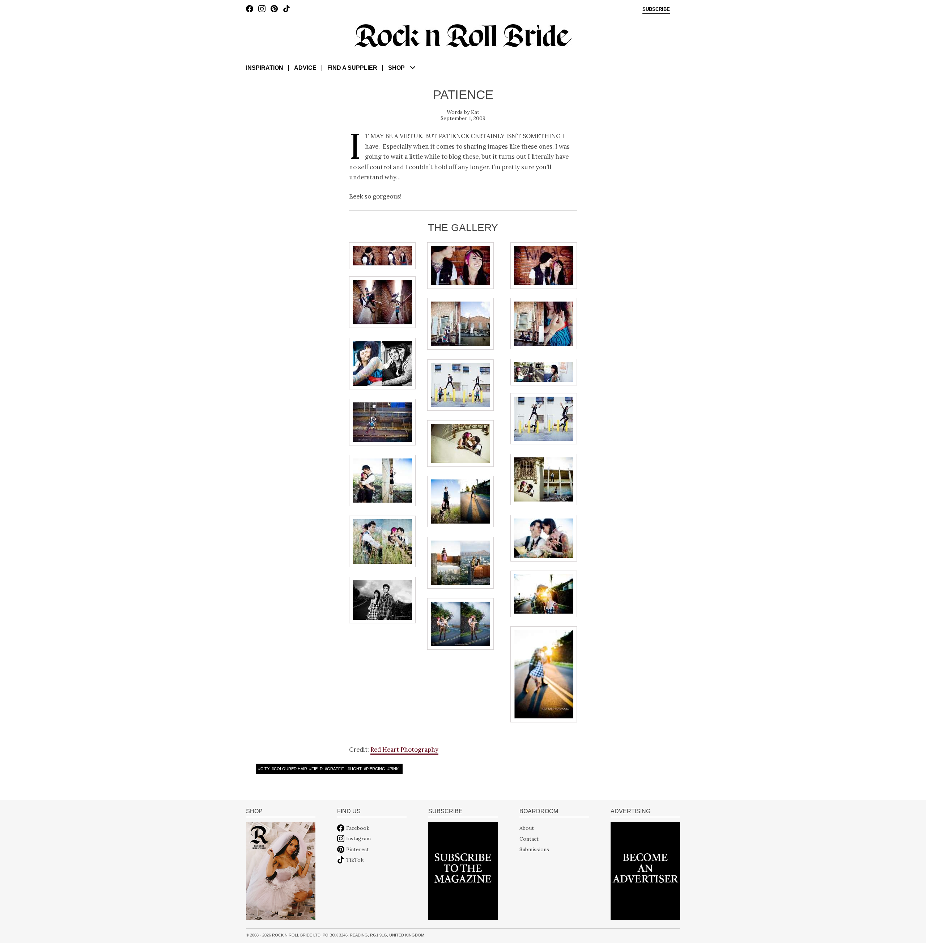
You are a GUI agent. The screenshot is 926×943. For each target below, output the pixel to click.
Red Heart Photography (404, 750)
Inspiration (264, 68)
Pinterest (357, 849)
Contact (529, 838)
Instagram (358, 838)
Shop (396, 68)
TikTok (355, 860)
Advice (305, 68)
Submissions (534, 849)
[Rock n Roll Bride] (463, 35)
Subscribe (656, 9)
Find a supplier (352, 68)
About (526, 828)
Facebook (357, 828)
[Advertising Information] (645, 870)
